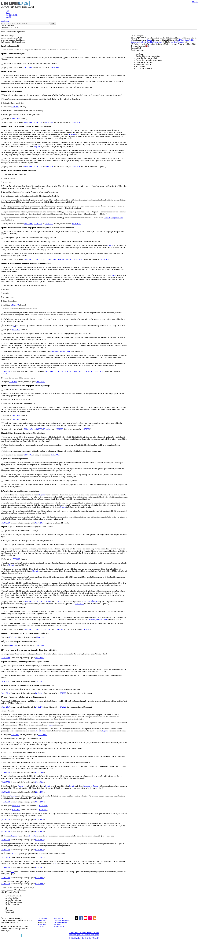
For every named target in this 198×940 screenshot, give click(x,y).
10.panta (35, 571)
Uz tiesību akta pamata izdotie (146, 58)
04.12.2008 (28, 67)
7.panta (20, 786)
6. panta (110, 245)
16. (38, 701)
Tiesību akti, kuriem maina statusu (148, 56)
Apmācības (42, 924)
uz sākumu (5, 21)
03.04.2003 (28, 455)
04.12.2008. (38, 224)
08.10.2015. (66, 259)
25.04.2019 (49, 167)
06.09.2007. (38, 122)
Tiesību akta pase (137, 36)
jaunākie (9, 17)
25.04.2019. (87, 371)
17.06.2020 (78, 259)
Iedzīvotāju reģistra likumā (113, 218)
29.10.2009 (16, 118)
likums (149, 40)
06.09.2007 (15, 107)
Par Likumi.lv (43, 918)
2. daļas (94, 602)
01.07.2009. (40, 645)
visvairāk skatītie (12, 15)
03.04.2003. (28, 259)
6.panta (113, 275)
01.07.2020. (62, 693)
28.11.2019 (5, 693)
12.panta (105, 731)
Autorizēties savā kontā (9, 27)
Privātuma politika (60, 922)
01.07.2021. (105, 259)
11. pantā (32, 836)
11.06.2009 (13, 645)
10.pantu (71, 134)
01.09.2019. (76, 167)
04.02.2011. (39, 681)
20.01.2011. (47, 629)
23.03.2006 (5, 371)
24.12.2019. (39, 693)
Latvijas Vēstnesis (177, 42)
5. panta (42, 495)
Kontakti (41, 926)
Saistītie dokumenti (138, 50)
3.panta (50, 725)
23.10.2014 (49, 224)
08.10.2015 (5, 831)
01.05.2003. (55, 455)
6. (14, 319)
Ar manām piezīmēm (13, 900)
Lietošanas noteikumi (61, 920)
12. (12, 872)
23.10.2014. (68, 371)
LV (193, 2)
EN (196, 2)
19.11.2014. (76, 224)
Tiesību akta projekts (143, 64)
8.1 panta (86, 786)
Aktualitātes (42, 920)
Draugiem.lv (10, 912)
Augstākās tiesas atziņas (144, 62)
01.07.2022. (79, 604)
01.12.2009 (16, 810)
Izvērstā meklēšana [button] (8, 25)
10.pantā (11, 565)
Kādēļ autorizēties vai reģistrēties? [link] (13, 32)
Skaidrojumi (140, 66)
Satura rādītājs (136, 48)
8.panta (71, 786)
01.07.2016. (39, 831)
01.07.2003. (182, 40)
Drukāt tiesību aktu (12, 904)
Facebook (9, 910)
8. (55, 863)
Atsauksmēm (42, 922)
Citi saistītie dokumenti (144, 68)
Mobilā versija (59, 918)
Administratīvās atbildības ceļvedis (149, 42)
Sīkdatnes (57, 924)
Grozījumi (139, 54)
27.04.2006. (40, 637)
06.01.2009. (55, 67)
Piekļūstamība (59, 926)
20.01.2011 (5, 681)
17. (17, 854)
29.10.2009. (38, 167)
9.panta (95, 786)
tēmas (8, 13)
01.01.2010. (76, 122)
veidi (7, 11)
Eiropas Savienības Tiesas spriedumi (149, 60)
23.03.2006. (28, 122)
